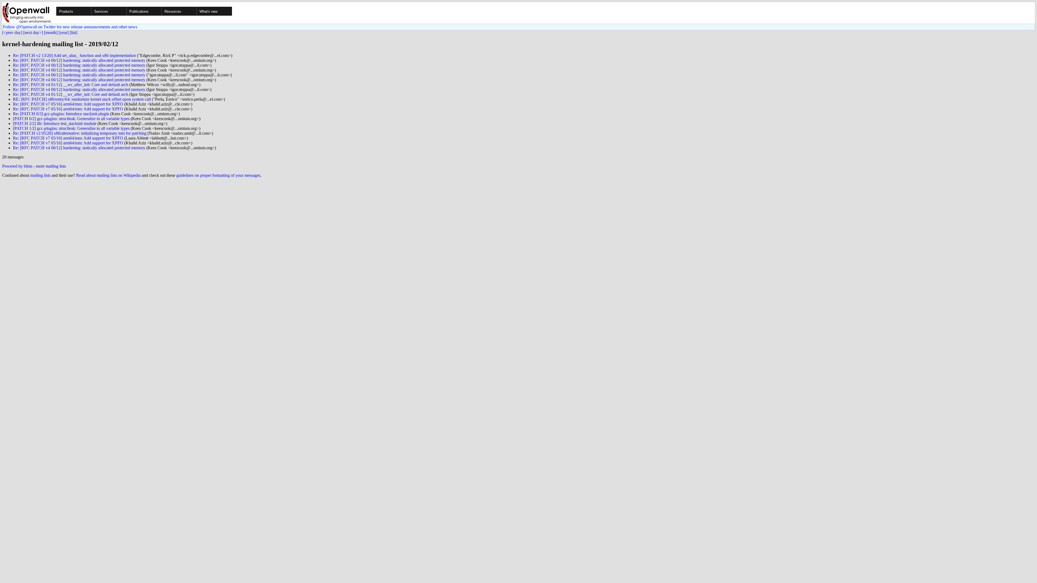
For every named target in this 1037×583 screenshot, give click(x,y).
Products (66, 11)
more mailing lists (51, 166)
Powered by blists (17, 166)
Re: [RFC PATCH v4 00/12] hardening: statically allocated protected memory (79, 60)
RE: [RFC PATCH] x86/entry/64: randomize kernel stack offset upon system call (82, 99)
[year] (64, 32)
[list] (73, 32)
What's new (208, 11)
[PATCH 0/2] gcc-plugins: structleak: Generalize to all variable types (71, 118)
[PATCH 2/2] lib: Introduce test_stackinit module (54, 123)
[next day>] (33, 32)
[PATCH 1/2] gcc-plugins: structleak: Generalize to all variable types (71, 128)
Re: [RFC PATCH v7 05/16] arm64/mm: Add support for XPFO (68, 104)
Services (101, 11)
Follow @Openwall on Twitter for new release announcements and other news (70, 27)
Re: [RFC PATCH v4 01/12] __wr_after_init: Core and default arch (70, 84)
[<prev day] (12, 32)
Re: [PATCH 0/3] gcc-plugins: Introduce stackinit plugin (61, 113)
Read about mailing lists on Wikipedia (108, 175)
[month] (51, 32)
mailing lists (40, 175)
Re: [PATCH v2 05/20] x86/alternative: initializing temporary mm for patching (79, 133)
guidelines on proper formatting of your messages (218, 175)
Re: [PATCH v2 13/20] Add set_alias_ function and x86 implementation (74, 55)
